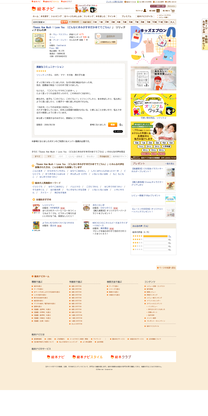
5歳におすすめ (76, 300)
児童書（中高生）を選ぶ (42, 318)
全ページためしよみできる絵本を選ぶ (47, 292)
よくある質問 (87, 342)
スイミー (44, 193)
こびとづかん (92, 187)
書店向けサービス (118, 339)
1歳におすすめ (76, 289)
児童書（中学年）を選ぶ (42, 312)
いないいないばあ (100, 174)
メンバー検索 (151, 318)
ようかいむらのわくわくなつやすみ (58, 223)
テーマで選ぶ (113, 286)
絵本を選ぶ (38, 286)
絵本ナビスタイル (153, 326)
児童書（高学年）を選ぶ (42, 315)
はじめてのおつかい (48, 177)
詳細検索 (75, 22)
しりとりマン (48, 205)
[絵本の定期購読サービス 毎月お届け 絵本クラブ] (66, 1)
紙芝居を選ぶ (38, 300)
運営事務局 (38, 339)
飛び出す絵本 (60, 193)
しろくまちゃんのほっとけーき (105, 171)
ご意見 (49, 339)
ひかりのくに (106, 208)
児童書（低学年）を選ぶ (42, 309)
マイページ (97, 339)
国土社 (53, 225)
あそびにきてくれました (156, 309)
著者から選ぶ (113, 292)
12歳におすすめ (77, 321)
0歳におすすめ (76, 286)
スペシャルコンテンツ (154, 303)
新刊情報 (150, 289)
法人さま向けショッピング (68, 342)
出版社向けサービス (137, 339)
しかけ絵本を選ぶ (40, 295)
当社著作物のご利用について (44, 342)
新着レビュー (151, 292)
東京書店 (104, 228)
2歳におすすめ (76, 292)
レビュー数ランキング (154, 297)
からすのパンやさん (56, 171)
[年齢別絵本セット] (205, 49)
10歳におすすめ (77, 315)
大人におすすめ (77, 324)
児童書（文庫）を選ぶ (41, 321)
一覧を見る (169, 164)
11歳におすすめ (77, 318)
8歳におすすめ (76, 309)
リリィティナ (42, 75)
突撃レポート (152, 312)
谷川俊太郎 (55, 190)
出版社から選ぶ (114, 295)
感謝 (113, 124)
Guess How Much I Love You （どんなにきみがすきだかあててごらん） (73, 27)
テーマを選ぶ (38, 289)
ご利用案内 (60, 339)
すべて (37, 156)
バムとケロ (75, 187)
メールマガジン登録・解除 (79, 339)
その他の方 (104, 156)
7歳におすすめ (76, 306)
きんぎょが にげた (78, 174)
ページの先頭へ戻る (167, 268)
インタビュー (152, 306)
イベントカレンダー (153, 300)
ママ (49, 156)
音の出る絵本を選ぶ (41, 297)
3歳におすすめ (76, 295)
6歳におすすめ (76, 303)
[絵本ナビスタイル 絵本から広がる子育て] (51, 1)
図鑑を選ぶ (38, 306)
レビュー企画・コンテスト (156, 286)
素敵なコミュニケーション (50, 67)
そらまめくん (38, 190)
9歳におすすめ (76, 312)
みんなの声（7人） (140, 226)
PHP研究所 (54, 208)
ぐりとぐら (37, 187)
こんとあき (37, 171)
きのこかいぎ (98, 205)
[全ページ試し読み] (205, 33)
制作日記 (151, 315)
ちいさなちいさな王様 (76, 190)
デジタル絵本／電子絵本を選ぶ (44, 303)
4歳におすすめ (76, 297)
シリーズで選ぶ (114, 289)
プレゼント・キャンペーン (156, 321)
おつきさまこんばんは (55, 174)
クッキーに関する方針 (114, 1)
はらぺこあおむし (78, 171)
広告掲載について (155, 339)
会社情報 (100, 342)
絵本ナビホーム (41, 276)
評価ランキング (152, 295)
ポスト (119, 131)
